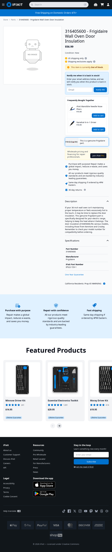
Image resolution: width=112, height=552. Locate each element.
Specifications (72, 240)
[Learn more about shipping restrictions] (86, 58)
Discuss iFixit (9, 459)
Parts (13, 19)
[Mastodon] (91, 511)
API (4, 467)
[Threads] (101, 511)
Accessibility (8, 483)
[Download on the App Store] (44, 485)
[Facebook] (69, 511)
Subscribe (91, 461)
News (35, 472)
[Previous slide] (52, 425)
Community (38, 450)
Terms (6, 492)
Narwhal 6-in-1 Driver (86, 122)
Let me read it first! (85, 467)
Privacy (6, 487)
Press (35, 467)
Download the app (43, 478)
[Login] (108, 4)
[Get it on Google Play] (44, 493)
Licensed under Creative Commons (63, 544)
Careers (6, 463)
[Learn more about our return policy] (85, 190)
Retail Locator (39, 459)
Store (5, 19)
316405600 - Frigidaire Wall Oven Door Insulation (41, 19)
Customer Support (11, 454)
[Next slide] (59, 425)
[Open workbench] (95, 4)
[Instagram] (80, 511)
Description (71, 201)
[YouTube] (85, 511)
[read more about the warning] (104, 283)
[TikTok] (63, 511)
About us (7, 450)
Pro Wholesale (39, 454)
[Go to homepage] (16, 4)
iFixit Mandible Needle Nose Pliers (89, 107)
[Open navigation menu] (3, 4)
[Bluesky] (96, 511)
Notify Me (100, 89)
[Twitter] (74, 511)
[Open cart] (102, 4)
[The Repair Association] (107, 511)
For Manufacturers (41, 463)
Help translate (9, 511)
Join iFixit (98, 155)
